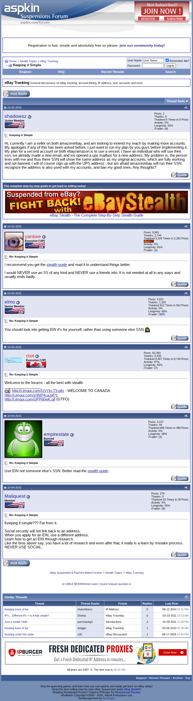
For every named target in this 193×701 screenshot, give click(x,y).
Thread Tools (176, 101)
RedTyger (109, 698)
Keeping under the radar (19, 634)
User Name (134, 60)
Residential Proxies (127, 692)
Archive (178, 677)
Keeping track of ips (17, 609)
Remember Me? (179, 60)
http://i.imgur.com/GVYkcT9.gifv (38, 391)
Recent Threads (112, 72)
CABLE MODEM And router (81, 583)
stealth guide (56, 265)
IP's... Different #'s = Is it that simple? (27, 615)
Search (170, 72)
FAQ (61, 72)
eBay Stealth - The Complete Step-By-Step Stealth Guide (96, 215)
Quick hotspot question (114, 583)
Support (141, 677)
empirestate (56, 434)
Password (133, 65)
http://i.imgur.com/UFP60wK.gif (30, 399)
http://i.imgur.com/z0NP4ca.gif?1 (31, 395)
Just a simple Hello (16, 621)
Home (13, 61)
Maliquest (15, 496)
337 (162, 314)
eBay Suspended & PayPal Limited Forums (76, 572)
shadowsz (16, 116)
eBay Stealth (132, 689)
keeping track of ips (16, 628)
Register (25, 72)
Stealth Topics (28, 61)
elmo (10, 302)
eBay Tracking (49, 61)
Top (187, 677)
